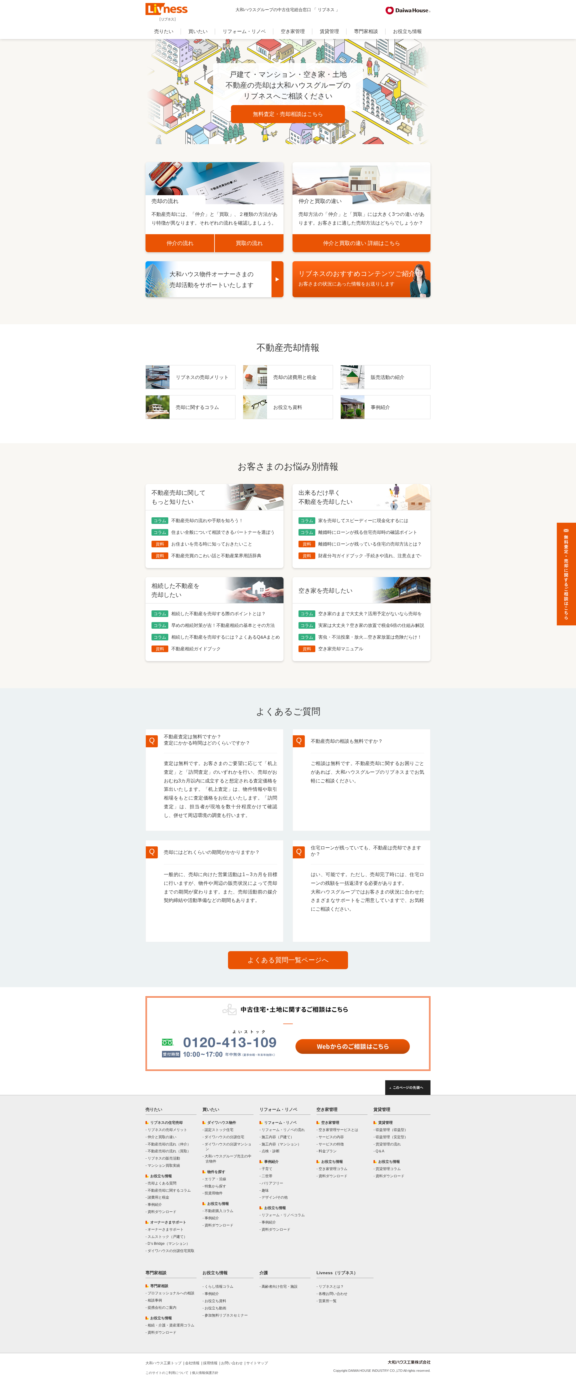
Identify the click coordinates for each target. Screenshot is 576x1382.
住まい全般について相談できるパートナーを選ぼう (223, 532)
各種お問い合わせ (333, 1294)
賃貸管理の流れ (388, 1144)
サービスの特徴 (331, 1144)
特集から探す (215, 1186)
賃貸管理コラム (388, 1169)
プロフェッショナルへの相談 (171, 1293)
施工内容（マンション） (281, 1144)
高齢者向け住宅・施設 (280, 1286)
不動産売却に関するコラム (169, 1190)
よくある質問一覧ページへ (288, 960)
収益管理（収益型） (392, 1130)
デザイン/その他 (275, 1197)
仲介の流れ (180, 243)
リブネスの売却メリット (202, 377)
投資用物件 (214, 1193)
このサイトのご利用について (167, 1372)
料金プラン (328, 1151)
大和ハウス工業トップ (164, 1363)
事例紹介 (380, 407)
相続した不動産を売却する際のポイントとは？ (218, 613)
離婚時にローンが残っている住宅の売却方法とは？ (370, 543)
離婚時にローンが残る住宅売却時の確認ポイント (367, 532)
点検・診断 (271, 1151)
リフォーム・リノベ (244, 31)
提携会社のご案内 (162, 1307)
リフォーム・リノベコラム (283, 1215)
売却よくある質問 (162, 1183)
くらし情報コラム (219, 1286)
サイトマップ (257, 1363)
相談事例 (155, 1300)
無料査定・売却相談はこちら (288, 114)
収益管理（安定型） (392, 1137)
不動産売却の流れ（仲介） (169, 1144)
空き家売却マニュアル (340, 648)
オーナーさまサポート (166, 1229)
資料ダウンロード (162, 1212)
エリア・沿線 (215, 1179)
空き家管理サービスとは (338, 1130)
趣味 (265, 1190)
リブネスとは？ (331, 1286)
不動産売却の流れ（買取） (169, 1151)
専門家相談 (366, 31)
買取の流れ (249, 243)
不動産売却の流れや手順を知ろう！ (207, 520)
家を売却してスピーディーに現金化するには (363, 520)
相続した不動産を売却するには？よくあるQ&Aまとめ (225, 637)
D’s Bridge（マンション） (169, 1243)
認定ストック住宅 (219, 1130)
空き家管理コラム (333, 1169)
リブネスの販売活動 (164, 1158)
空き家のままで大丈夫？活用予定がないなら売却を (370, 613)
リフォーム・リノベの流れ (283, 1130)
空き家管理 (293, 31)
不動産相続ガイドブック (196, 648)
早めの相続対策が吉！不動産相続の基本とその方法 (223, 625)
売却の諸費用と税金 (294, 377)
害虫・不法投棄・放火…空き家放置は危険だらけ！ (370, 637)
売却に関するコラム (197, 407)
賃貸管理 (329, 31)
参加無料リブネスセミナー (226, 1315)
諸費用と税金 (158, 1197)
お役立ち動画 (215, 1308)
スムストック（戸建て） (167, 1237)
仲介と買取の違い (162, 1137)
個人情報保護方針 (205, 1372)
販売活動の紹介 (387, 377)
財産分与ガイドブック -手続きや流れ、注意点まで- (370, 555)
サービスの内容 (331, 1137)
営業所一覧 (328, 1301)
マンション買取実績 (164, 1165)
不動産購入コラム (219, 1211)
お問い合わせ (232, 1363)
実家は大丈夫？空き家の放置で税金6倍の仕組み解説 (371, 625)
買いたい (198, 31)
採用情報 (210, 1363)
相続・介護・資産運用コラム (171, 1325)
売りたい (163, 31)
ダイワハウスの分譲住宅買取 (171, 1251)
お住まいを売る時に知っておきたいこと (211, 543)
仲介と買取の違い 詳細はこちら (361, 243)
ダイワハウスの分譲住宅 (224, 1137)
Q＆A (380, 1151)
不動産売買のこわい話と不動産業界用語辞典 (216, 555)
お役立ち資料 (287, 407)
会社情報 (192, 1363)
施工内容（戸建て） (278, 1137)
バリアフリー (272, 1183)
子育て (267, 1169)
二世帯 (267, 1176)
